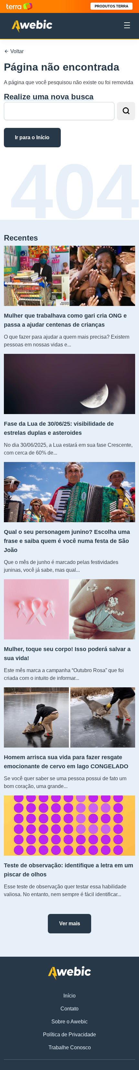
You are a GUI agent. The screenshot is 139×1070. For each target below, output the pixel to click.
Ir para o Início (32, 137)
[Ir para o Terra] (19, 6)
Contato (69, 1008)
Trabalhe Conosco (69, 1047)
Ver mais (69, 923)
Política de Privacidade (69, 1034)
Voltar (16, 51)
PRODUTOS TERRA (111, 6)
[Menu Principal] (127, 26)
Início (69, 995)
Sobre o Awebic (69, 1021)
